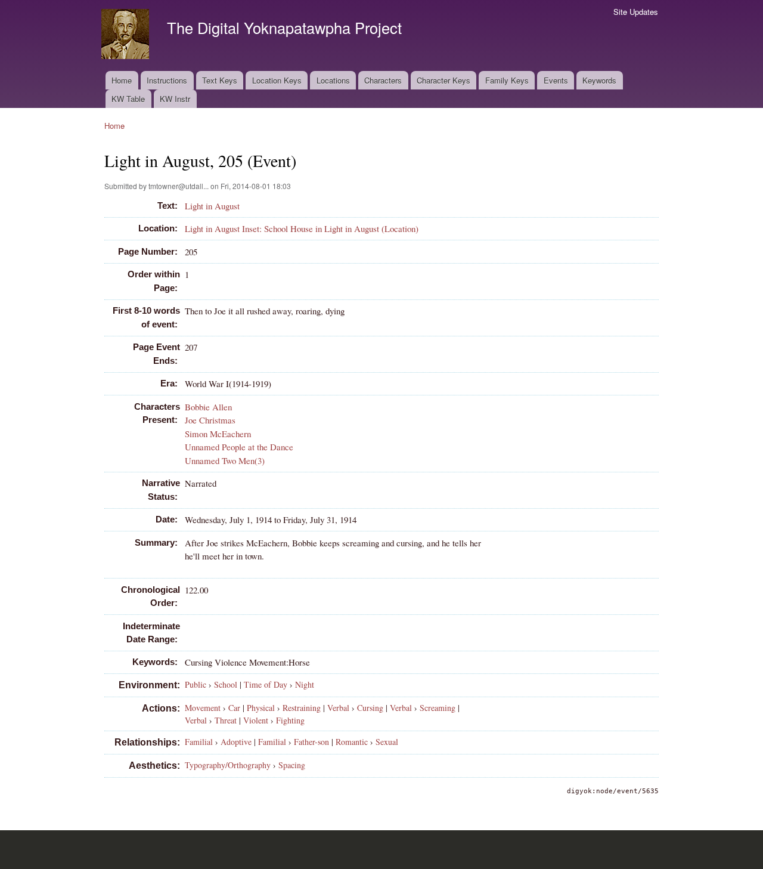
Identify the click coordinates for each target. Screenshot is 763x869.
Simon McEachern (218, 434)
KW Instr (175, 98)
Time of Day (265, 684)
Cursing (370, 707)
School (225, 684)
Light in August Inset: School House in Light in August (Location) (301, 228)
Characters (383, 80)
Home (121, 80)
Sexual (387, 741)
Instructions (167, 80)
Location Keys (277, 80)
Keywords (599, 80)
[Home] (126, 35)
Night (304, 684)
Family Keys (507, 80)
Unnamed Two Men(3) (225, 460)
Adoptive (236, 741)
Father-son (311, 741)
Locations (333, 80)
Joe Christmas (210, 420)
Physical (261, 707)
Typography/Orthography (228, 765)
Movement (203, 707)
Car (234, 707)
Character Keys (443, 80)
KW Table (128, 98)
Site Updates (635, 11)
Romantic (352, 741)
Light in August (212, 206)
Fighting (290, 720)
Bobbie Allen (208, 407)
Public (195, 684)
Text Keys (219, 80)
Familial (199, 741)
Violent (255, 720)
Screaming (437, 707)
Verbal (338, 707)
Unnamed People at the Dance (239, 447)
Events (556, 80)
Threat (226, 720)
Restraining (302, 707)
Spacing (291, 765)
